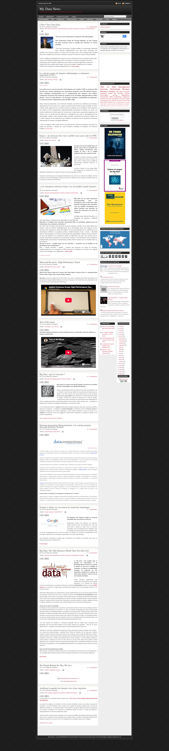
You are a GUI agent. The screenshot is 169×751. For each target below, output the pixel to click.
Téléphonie (126, 97)
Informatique (104, 95)
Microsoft (47, 267)
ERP (53, 19)
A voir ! (107, 19)
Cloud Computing (116, 102)
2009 (120, 367)
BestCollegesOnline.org (70, 681)
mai (120, 353)
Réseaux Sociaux (72, 19)
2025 (120, 326)
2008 (120, 369)
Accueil (41, 17)
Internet (115, 95)
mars (120, 357)
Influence (123, 102)
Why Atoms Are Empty (113, 286)
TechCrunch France (93, 448)
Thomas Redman (90, 28)
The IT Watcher (44, 85)
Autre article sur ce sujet (46, 723)
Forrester (109, 102)
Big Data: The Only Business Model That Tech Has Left (64, 550)
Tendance (68, 379)
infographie (52, 670)
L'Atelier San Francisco (45, 255)
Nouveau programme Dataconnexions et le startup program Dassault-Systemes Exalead (65, 426)
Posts (119, 3)
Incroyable (47, 326)
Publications (50, 17)
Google (47, 512)
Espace (47, 140)
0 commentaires (93, 27)
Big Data (47, 193)
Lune (52, 326)
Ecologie (128, 102)
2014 (120, 333)
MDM (111, 97)
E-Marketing (117, 97)
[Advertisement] (115, 66)
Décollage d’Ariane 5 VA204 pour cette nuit (112, 310)
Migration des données (59, 693)
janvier (121, 361)
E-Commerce (118, 100)
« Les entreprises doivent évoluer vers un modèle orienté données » (68, 187)
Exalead (42, 483)
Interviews (99, 19)
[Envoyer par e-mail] (40, 34)
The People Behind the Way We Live (56, 665)
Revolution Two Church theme (80, 737)
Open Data (57, 431)
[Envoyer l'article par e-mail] (42, 31)
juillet (120, 349)
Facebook (103, 98)
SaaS (127, 105)
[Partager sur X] (44, 34)
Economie (108, 98)
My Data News (50, 8)
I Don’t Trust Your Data (50, 24)
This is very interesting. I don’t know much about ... (108, 328)
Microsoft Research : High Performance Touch (60, 262)
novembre (122, 341)
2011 (120, 363)
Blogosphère (126, 95)
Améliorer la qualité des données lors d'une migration (63, 688)
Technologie (60, 19)
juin (120, 351)
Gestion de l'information (72, 193)
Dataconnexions (49, 431)
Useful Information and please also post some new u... (108, 340)
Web (56, 512)
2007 (120, 372)
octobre (121, 343)
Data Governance (52, 28)
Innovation (122, 98)
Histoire (47, 670)
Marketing (90, 19)
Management (115, 98)
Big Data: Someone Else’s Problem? (52, 418)
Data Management (44, 19)
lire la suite (68, 251)
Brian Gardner (92, 737)
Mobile (128, 98)
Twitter (113, 100)
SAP (101, 100)
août (120, 347)
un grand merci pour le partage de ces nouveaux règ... (108, 345)
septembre (122, 345)
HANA (101, 104)
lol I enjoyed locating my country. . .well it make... (107, 334)
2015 (120, 330)
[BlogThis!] (42, 34)
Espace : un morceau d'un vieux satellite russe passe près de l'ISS (68, 135)
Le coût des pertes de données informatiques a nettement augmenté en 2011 (64, 74)
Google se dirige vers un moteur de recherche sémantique (64, 507)
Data (46, 28)
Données (70, 28)
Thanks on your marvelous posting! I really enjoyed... (107, 351)
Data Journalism (108, 104)
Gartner (105, 102)
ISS (50, 140)
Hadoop (124, 105)
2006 (120, 374)
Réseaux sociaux (107, 91)
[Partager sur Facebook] (46, 34)
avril (120, 355)
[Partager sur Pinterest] (48, 34)
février (121, 359)
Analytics (105, 100)
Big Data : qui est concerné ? (52, 374)
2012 (120, 337)
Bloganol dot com (117, 737)
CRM (128, 100)
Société (125, 100)
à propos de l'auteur (63, 17)
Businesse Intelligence (111, 105)
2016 (120, 328)
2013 (120, 335)
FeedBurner (120, 120)
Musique (114, 19)
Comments (127, 3)
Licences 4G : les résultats (115, 266)
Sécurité (55, 79)
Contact (74, 17)
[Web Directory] (123, 379)
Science (82, 19)
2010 (120, 365)
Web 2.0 (60, 512)
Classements (104, 97)
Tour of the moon (47, 322)
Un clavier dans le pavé (107, 277)
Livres (109, 100)
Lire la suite (48, 128)
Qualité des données (79, 28)
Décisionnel (119, 105)
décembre (122, 339)
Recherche (53, 267)
